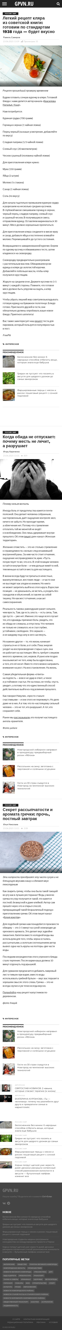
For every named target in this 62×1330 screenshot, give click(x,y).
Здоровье (38, 1279)
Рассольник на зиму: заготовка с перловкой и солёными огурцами (36, 768)
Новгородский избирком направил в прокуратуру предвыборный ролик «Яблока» (37, 752)
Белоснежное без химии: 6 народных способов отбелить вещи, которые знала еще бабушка (37, 360)
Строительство (39, 1283)
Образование (29, 1287)
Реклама (41, 1322)
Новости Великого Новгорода (17, 1272)
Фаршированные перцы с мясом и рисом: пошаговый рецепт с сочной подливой (37, 393)
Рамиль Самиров (11, 37)
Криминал (26, 1279)
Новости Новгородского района (19, 1291)
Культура (8, 1287)
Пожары (19, 1283)
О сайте (16, 1319)
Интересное (12, 344)
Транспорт (38, 1276)
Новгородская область (14, 1268)
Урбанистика (40, 1272)
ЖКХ (28, 1283)
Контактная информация (36, 1319)
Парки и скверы (11, 1279)
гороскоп (8, 1283)
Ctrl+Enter (47, 1196)
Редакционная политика (20, 1322)
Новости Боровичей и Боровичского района (24, 1298)
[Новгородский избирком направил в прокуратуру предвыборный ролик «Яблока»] (9, 754)
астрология (47, 1302)
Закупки (35, 1302)
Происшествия (35, 1268)
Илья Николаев (10, 824)
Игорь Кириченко (11, 451)
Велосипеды (51, 1279)
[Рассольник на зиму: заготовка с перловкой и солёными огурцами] (9, 771)
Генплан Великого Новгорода (43, 1264)
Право (18, 1287)
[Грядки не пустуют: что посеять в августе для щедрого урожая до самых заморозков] (9, 378)
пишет (27, 536)
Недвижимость (11, 1306)
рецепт (39, 321)
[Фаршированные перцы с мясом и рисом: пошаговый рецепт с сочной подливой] (9, 395)
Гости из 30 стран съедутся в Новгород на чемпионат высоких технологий (35, 786)
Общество (22, 1264)
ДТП (50, 1272)
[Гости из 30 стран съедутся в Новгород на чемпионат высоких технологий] (9, 788)
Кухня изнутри (11, 917)
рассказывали (22, 717)
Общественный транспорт (16, 1302)
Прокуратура (25, 1276)
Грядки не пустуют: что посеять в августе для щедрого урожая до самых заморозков (35, 376)
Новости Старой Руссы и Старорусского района (26, 1294)
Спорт (52, 1283)
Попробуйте (9, 992)
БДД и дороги (10, 1276)
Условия (53, 1322)
